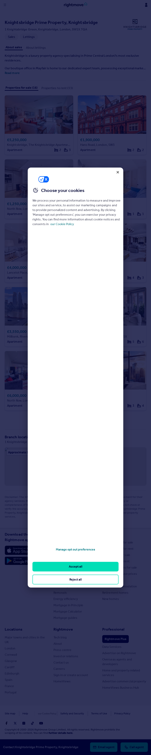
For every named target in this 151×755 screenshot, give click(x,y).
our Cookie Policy (62, 224)
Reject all (75, 579)
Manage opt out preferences (75, 549)
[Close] (117, 172)
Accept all (75, 566)
